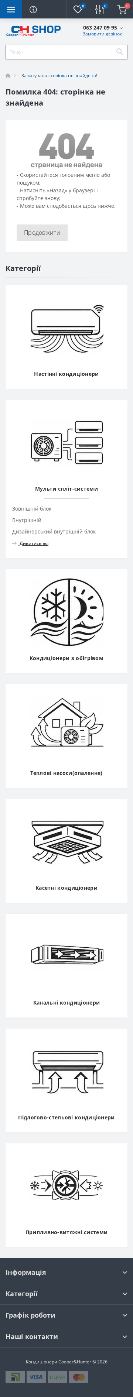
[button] (103, 27)
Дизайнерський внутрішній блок (54, 531)
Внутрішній (26, 520)
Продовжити (42, 233)
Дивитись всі (33, 543)
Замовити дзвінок (102, 34)
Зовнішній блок (31, 508)
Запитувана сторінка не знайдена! (59, 75)
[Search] (119, 52)
